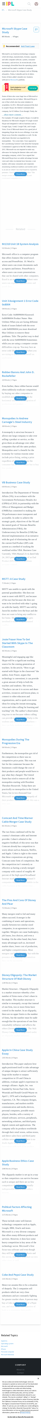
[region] (20, 1398)
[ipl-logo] (10, 5)
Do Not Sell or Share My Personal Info (20, 1417)
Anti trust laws (28, 46)
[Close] (38, 1378)
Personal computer (7, 1352)
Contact (20, 1373)
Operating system (7, 1344)
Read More (20, 281)
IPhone (3, 1349)
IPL (3, 10)
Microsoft (13, 80)
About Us (20, 1369)
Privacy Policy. (25, 1412)
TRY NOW (32, 88)
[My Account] (37, 4)
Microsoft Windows (7, 1355)
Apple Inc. (4, 1341)
